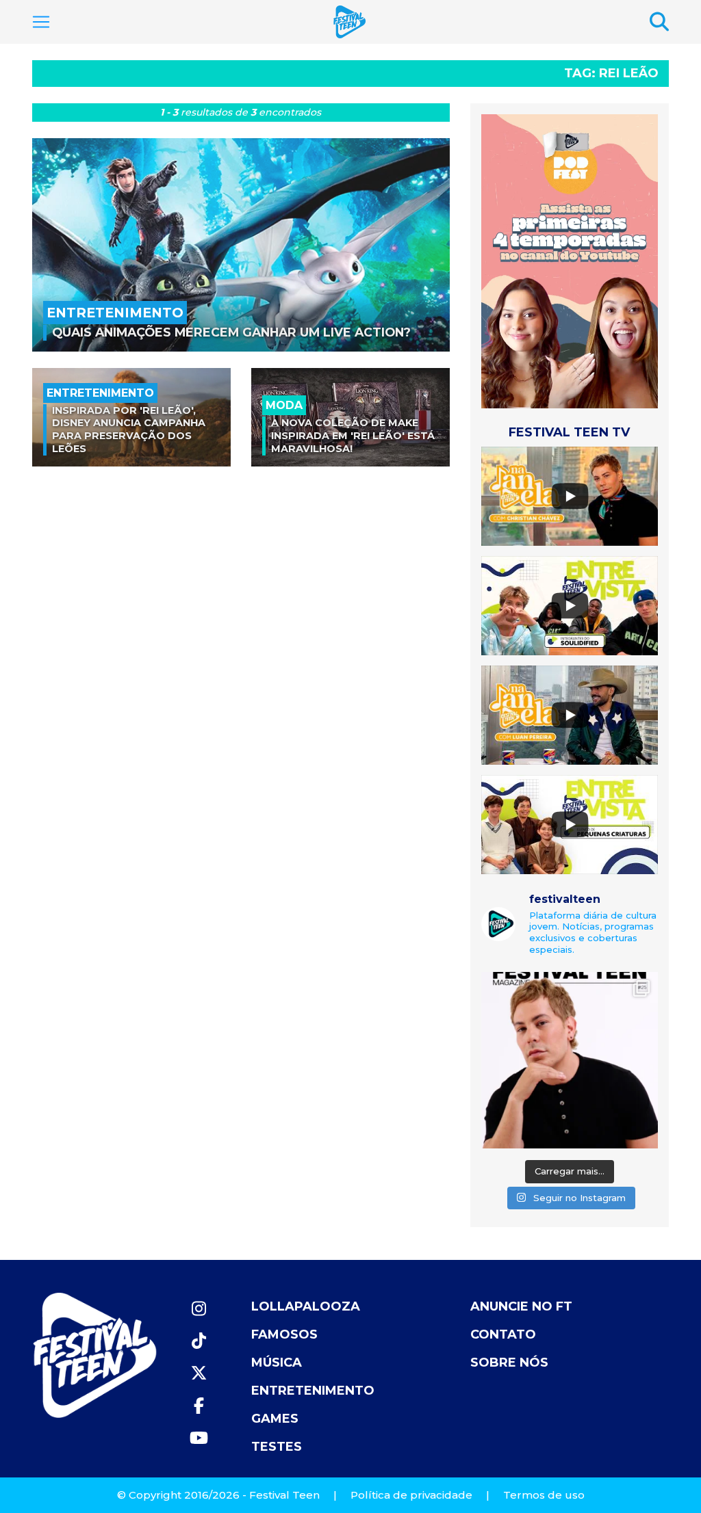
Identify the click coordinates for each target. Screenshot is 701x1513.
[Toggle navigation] (41, 22)
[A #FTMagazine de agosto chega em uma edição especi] (569, 1060)
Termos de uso (544, 1494)
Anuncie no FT (521, 1306)
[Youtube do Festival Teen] (198, 1438)
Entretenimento (312, 1390)
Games (274, 1418)
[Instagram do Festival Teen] (198, 1308)
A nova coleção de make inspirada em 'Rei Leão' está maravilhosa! (353, 435)
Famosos (284, 1334)
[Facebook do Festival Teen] (198, 1406)
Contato (503, 1334)
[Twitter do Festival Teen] (198, 1373)
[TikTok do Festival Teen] (198, 1341)
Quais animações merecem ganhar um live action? (231, 332)
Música (276, 1362)
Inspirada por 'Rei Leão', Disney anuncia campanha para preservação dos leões (128, 429)
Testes (276, 1446)
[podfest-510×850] (569, 260)
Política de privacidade (411, 1494)
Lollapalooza (305, 1306)
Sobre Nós (509, 1362)
